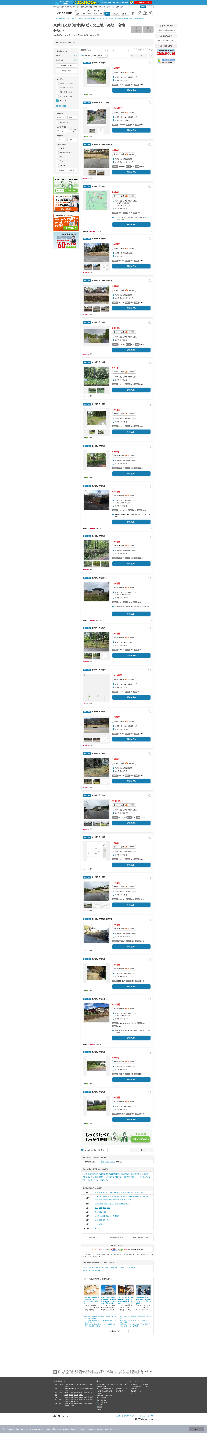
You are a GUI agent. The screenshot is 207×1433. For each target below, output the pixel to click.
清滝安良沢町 (144, 1196)
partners (44, 1429)
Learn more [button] (114, 1429)
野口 (96, 1212)
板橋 (128, 1192)
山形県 (90, 1384)
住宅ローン (100, 1404)
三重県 (81, 1395)
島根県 (81, 1399)
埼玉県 (77, 1388)
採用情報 (150, 1416)
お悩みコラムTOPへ (117, 1331)
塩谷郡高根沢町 (114, 1174)
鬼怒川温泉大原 (114, 1199)
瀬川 (105, 1204)
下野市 (84, 1180)
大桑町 (110, 1192)
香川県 (66, 1401)
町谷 (108, 1220)
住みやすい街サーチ (103, 1400)
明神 (102, 1162)
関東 (56, 1388)
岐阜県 (71, 1395)
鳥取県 (76, 1399)
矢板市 (124, 1177)
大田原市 (118, 1177)
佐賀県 (71, 1403)
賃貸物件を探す (61, 106)
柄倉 (129, 1199)
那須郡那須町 (125, 1174)
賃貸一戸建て (123, 1384)
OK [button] (196, 1429)
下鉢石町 (111, 1204)
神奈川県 (71, 1388)
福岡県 (66, 1403)
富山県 (81, 1392)
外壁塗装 (99, 1407)
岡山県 (71, 1399)
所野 (100, 1208)
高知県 (76, 1401)
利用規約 (143, 1416)
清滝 (96, 1199)
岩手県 (76, 1384)
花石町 (117, 1216)
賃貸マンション (104, 1384)
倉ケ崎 (122, 1196)
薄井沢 (116, 1192)
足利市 (84, 1177)
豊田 (96, 1208)
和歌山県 (90, 1397)
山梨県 (71, 1392)
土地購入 (99, 1393)
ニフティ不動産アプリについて (140, 1386)
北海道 (66, 1384)
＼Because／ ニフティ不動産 (139, 1384)
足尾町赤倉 (134, 1192)
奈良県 (85, 1397)
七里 (116, 1204)
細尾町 (97, 1216)
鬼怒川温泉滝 (103, 1199)
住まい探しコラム (102, 1402)
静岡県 (76, 1395)
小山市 (106, 1177)
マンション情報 (101, 1398)
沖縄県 (72, 1405)
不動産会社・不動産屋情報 (91, 1270)
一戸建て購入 (101, 1391)
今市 (120, 1192)
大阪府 (66, 1397)
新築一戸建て (109, 1267)
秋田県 (85, 1384)
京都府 (76, 1397)
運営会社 (119, 1416)
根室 (100, 1212)
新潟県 (66, 1392)
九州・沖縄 (58, 1403)
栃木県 (91, 1388)
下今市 (107, 1162)
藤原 (107, 1216)
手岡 (104, 1208)
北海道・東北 (59, 1384)
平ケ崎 (112, 1216)
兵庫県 (71, 1397)
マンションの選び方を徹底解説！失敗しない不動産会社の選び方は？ (125, 1300)
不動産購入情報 (101, 1386)
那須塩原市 (131, 1177)
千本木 (97, 1204)
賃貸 (98, 1384)
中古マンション (99, 1267)
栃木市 (90, 1177)
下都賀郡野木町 (93, 1174)
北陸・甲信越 (59, 1392)
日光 (104, 1212)
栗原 (109, 1196)
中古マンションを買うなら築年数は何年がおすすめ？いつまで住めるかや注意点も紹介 (108, 1300)
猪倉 (124, 1192)
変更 (75, 55)
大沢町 (105, 1192)
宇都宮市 (145, 1174)
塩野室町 (122, 1204)
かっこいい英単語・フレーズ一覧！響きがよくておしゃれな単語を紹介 (91, 1300)
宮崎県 (90, 1403)
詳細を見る (131, 90)
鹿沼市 (101, 1177)
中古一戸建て (119, 1267)
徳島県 (90, 1399)
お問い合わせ (135, 1389)
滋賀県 (81, 1397)
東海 (56, 1395)
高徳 (108, 1208)
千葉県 (82, 1388)
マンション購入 (101, 1389)
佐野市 (95, 1177)
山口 (96, 1224)
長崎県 (76, 1403)
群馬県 (66, 1390)
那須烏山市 (146, 1177)
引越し (99, 1409)
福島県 (66, 1386)
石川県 (85, 1392)
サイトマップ (135, 1393)
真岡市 (111, 1177)
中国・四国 (58, 1399)
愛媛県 (71, 1401)
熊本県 (81, 1403)
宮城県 (81, 1384)
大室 (100, 1192)
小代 (100, 1196)
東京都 (66, 1388)
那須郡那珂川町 (136, 1174)
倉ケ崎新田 (116, 1196)
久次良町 (129, 1196)
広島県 (66, 1399)
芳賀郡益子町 (103, 1180)
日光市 (84, 1174)
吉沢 (121, 1199)
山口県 (85, 1399)
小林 (96, 1196)
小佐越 (105, 1196)
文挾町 (102, 1216)
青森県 (71, 1384)
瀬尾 (101, 1204)
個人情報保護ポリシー (130, 1416)
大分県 (85, 1403)
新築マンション (87, 1267)
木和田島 (136, 1196)
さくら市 (139, 1177)
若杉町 (97, 1228)
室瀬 (100, 1220)
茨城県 (87, 1388)
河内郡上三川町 (93, 1180)
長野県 (76, 1392)
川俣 (125, 1199)
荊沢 (96, 1192)
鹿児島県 (67, 1405)
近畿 (56, 1397)
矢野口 (101, 1224)
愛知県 (66, 1395)
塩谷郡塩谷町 (103, 1174)
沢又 (127, 1204)
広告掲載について (136, 1391)
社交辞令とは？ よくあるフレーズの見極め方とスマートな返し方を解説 (143, 1300)
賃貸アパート (114, 1384)
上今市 (112, 1162)
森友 (96, 1220)
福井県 (90, 1392)
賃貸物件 (132, 1267)
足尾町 (141, 1192)
